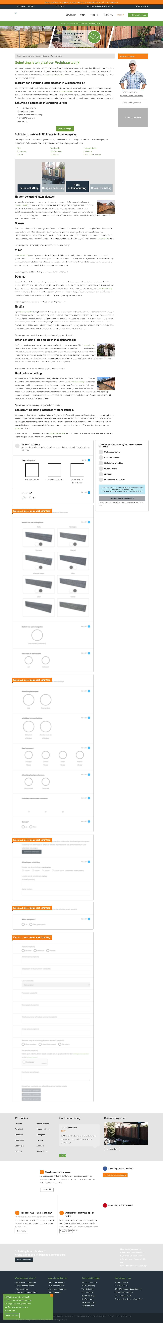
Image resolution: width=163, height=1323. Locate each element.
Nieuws (111, 1316)
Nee (34, 498)
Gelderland (19, 1140)
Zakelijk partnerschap (56, 1286)
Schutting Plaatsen (60, 1320)
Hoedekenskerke (90, 148)
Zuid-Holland (42, 1151)
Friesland (19, 1135)
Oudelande (88, 151)
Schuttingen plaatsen (56, 1282)
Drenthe (18, 1124)
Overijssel (41, 1135)
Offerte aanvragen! (65, 129)
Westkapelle (55, 148)
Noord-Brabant (43, 1124)
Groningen (19, 1146)
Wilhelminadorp (56, 151)
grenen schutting (103, 239)
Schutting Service (65, 91)
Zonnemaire (21, 151)
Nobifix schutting (26, 312)
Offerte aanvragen (138, 15)
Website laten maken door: (75, 1316)
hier (100, 24)
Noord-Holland (43, 1129)
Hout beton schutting (89, 1282)
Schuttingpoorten (54, 1292)
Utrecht (40, 1140)
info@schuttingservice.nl (131, 103)
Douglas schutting (105, 289)
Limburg (18, 1151)
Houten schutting (88, 1296)
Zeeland (40, 1146)
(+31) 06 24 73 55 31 (131, 94)
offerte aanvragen (127, 56)
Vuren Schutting (87, 1289)
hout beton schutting (76, 382)
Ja (26, 498)
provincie (18, 428)
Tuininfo (128, 1316)
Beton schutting (87, 1292)
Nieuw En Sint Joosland (92, 155)
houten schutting (21, 205)
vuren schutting (24, 255)
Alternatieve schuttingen (57, 1289)
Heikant (20, 155)
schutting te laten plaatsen (55, 75)
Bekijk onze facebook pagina (115, 1175)
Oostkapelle (54, 155)
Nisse (19, 148)
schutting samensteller (56, 433)
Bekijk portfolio (111, 1149)
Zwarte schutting (88, 1306)
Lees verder (47, 1190)
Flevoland (19, 1129)
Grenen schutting (88, 1302)
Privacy (60, 1316)
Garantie (119, 1316)
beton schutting (88, 345)
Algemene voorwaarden (97, 1316)
